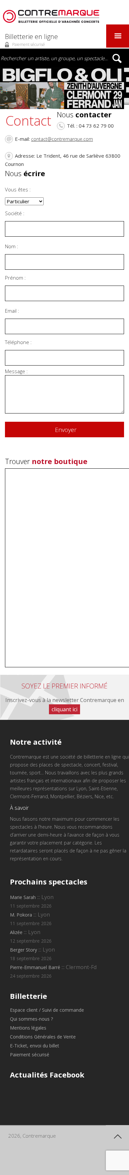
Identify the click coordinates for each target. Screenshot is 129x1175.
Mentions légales (28, 1028)
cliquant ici (64, 709)
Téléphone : (18, 342)
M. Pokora (21, 915)
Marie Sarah (23, 897)
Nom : (11, 246)
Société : (14, 213)
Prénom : (15, 277)
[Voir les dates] (64, 88)
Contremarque (51, 16)
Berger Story (23, 950)
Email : (12, 310)
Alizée (16, 932)
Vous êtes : (18, 189)
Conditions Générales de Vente (43, 1037)
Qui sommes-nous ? (31, 1019)
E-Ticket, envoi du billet (34, 1045)
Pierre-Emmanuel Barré (35, 967)
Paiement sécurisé (29, 1054)
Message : (16, 371)
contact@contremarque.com (62, 139)
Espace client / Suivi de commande (47, 1010)
